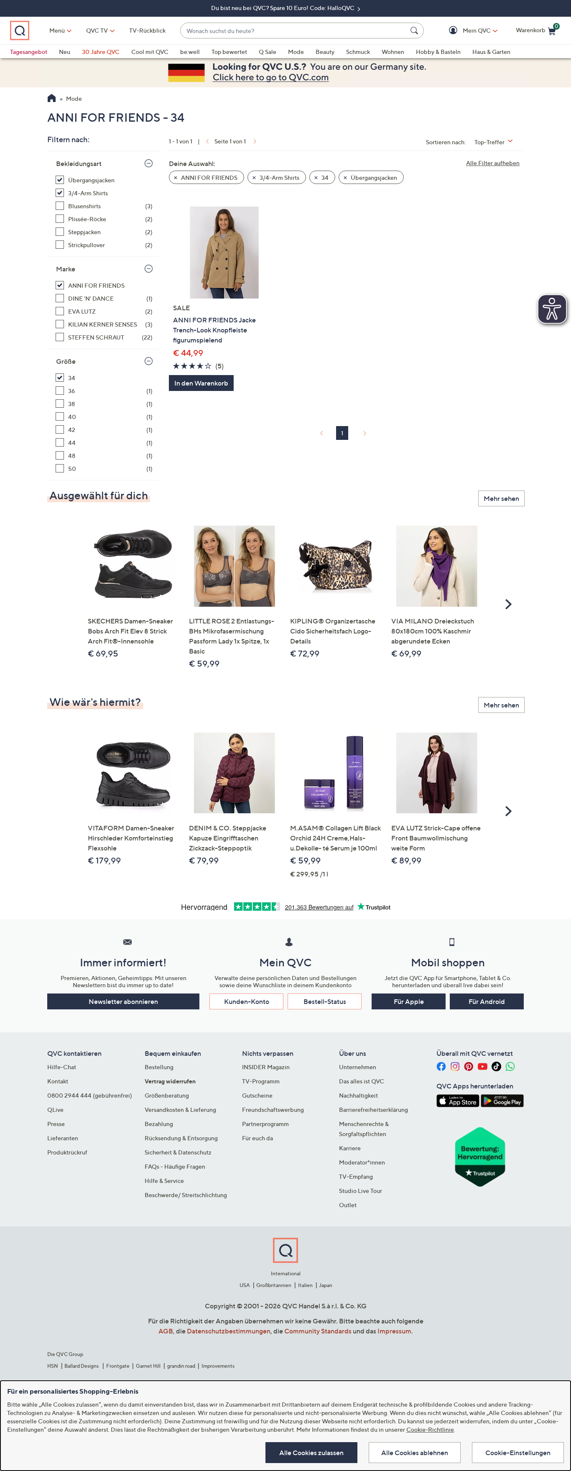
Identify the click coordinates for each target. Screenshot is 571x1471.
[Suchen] (415, 30)
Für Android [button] (487, 1001)
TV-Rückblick (147, 30)
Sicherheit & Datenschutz (178, 1152)
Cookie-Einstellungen (518, 1452)
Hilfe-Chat (61, 1066)
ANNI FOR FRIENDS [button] (208, 177)
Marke (65, 269)
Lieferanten (62, 1138)
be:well (190, 51)
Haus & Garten (491, 51)
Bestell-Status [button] (324, 1001)
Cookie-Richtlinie (430, 1429)
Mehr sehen (501, 498)
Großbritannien (273, 1285)
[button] (464, 30)
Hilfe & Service (164, 1180)
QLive (55, 1109)
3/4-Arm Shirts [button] (278, 177)
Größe (66, 361)
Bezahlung (159, 1123)
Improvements (218, 1366)
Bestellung (159, 1066)
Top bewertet (229, 51)
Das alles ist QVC (361, 1081)
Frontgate (118, 1366)
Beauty (325, 51)
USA (245, 1285)
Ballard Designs (81, 1366)
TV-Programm (261, 1081)
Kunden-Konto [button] (246, 1001)
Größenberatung (167, 1095)
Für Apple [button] (409, 1001)
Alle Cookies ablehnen (414, 1452)
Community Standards (318, 1331)
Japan (325, 1285)
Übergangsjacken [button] (373, 177)
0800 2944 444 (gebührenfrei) (89, 1095)
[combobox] (294, 30)
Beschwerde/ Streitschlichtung (186, 1194)
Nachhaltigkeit (358, 1095)
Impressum (394, 1331)
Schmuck (358, 51)
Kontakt (57, 1081)
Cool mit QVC (149, 51)
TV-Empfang (356, 1176)
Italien (305, 1285)
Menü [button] (57, 30)
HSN (52, 1366)
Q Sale (267, 51)
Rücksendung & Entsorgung (181, 1138)
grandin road (181, 1366)
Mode (296, 51)
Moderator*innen (362, 1162)
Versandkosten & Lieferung (180, 1109)
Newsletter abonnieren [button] (123, 1001)
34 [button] (324, 177)
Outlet (348, 1204)
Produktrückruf (67, 1152)
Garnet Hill (148, 1366)
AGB (165, 1331)
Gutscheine (257, 1095)
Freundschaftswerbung (273, 1109)
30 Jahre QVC (101, 51)
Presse (56, 1123)
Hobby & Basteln (438, 51)
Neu (64, 51)
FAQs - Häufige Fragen (175, 1166)
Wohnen (393, 51)
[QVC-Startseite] (52, 99)
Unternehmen (357, 1066)
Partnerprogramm (265, 1123)
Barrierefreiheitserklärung (373, 1109)
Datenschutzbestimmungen (228, 1331)
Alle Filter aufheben (493, 162)
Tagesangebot (28, 51)
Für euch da (257, 1138)
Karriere (350, 1148)
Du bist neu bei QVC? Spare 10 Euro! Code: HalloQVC (283, 7)
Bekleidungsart (79, 163)
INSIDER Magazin (266, 1066)
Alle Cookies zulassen (311, 1452)
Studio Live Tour (360, 1190)
